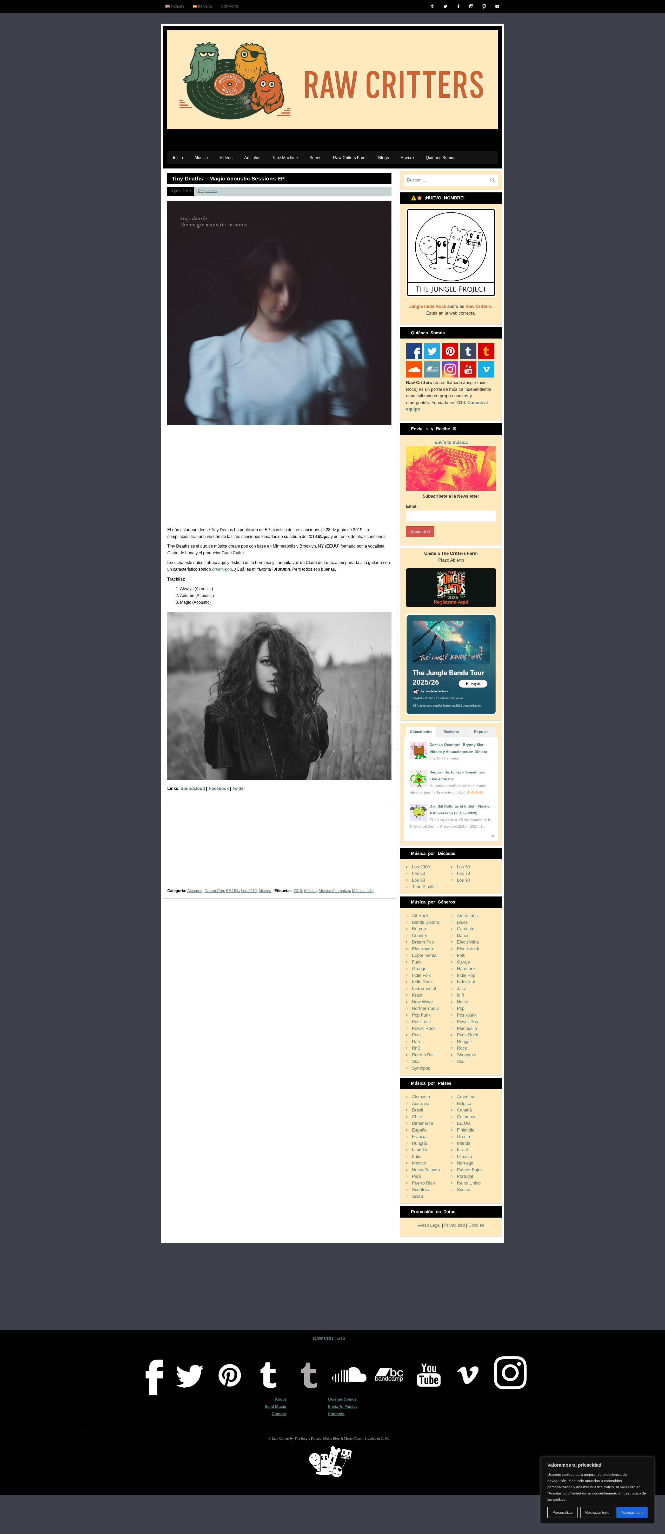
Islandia (419, 1149)
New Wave (422, 1001)
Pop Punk (421, 1015)
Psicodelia (467, 1028)
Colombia (466, 1116)
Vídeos (226, 157)
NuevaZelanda (426, 1169)
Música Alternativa (334, 890)
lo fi (460, 995)
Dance (463, 935)
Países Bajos (470, 1169)
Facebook (219, 788)
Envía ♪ (407, 157)
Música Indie (363, 890)
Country (419, 935)
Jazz (461, 988)
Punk (417, 1034)
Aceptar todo (632, 1512)
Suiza (417, 1196)
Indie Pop (466, 975)
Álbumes (194, 890)
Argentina (466, 1096)
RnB (416, 1048)
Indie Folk (421, 975)
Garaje (463, 962)
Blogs (383, 157)
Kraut (417, 995)
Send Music (275, 1406)
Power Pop (467, 1021)
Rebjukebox (207, 191)
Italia (416, 1156)
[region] (597, 1490)
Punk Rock (467, 1034)
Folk (461, 955)
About (280, 1399)
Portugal (465, 1176)
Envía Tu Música (342, 1406)
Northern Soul (425, 1008)
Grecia (463, 1136)
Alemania (421, 1096)
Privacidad (454, 1225)
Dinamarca (422, 1123)
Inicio (178, 157)
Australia (420, 1103)
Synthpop (421, 1068)
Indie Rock (422, 981)
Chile (417, 1116)
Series (315, 157)
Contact (279, 1414)
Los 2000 (421, 866)
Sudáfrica (421, 1189)
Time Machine (285, 157)
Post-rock (421, 1021)
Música (201, 157)
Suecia (463, 1189)
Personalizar (563, 1512)
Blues (462, 922)
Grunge (419, 968)
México (419, 1163)
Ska (416, 1061)
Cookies (476, 1225)
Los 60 (418, 873)
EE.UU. (232, 890)
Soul (461, 1061)
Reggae (464, 1041)
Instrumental (424, 988)
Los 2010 (249, 890)
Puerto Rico (423, 1183)
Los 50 (463, 866)
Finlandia (465, 1130)
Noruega (465, 1163)
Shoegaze (466, 1054)
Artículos (252, 157)
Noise (462, 1001)
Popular (481, 732)
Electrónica (468, 942)
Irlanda (463, 1143)
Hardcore (466, 968)
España (419, 1130)
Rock (462, 1048)
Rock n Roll (423, 1054)
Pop (460, 1008)
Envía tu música (451, 442)
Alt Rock (420, 915)
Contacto (229, 6)
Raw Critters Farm (350, 157)
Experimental (424, 955)
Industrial (466, 981)
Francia (419, 1136)
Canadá (464, 1110)
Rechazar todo (597, 1512)
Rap (416, 1041)
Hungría (419, 1143)
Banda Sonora (425, 922)
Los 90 (463, 880)
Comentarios (421, 732)
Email (412, 506)
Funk (417, 962)
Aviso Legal (429, 1225)
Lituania (464, 1156)
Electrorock (468, 948)
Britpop (419, 928)
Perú (416, 1176)
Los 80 (418, 880)
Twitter (238, 788)
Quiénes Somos (440, 157)
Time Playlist (424, 886)
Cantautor (466, 928)
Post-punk (467, 1015)
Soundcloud (193, 788)
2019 (298, 890)
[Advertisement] (279, 849)
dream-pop (222, 569)
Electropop (422, 948)
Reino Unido (469, 1183)
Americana (467, 915)
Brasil (417, 1110)
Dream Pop (214, 890)
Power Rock (424, 1028)
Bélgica (464, 1103)
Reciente (451, 732)
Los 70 (463, 873)
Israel (462, 1149)
